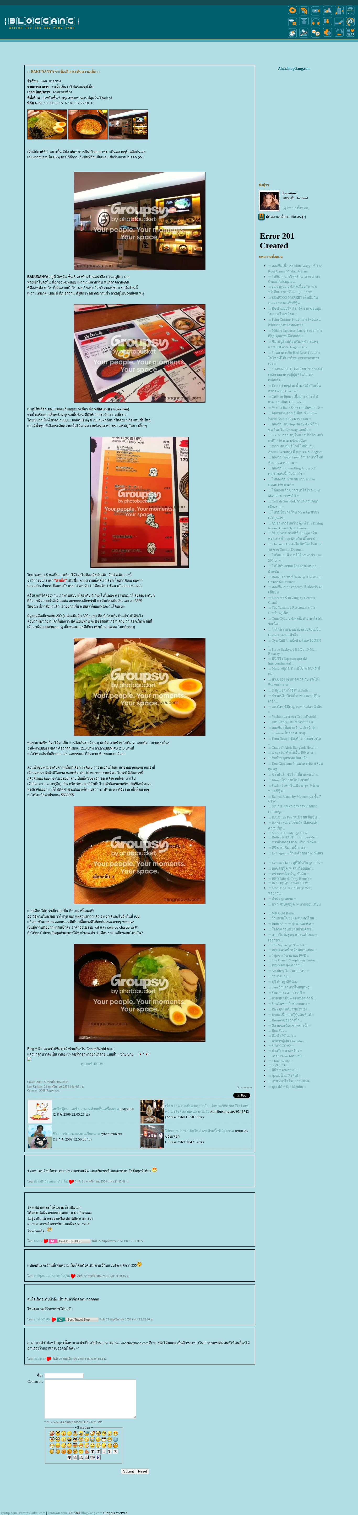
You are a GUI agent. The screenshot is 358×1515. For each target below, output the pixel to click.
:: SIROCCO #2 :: (281, 1046)
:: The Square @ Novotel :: (288, 945)
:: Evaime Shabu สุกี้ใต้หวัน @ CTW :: (296, 863)
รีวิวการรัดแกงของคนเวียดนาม (76, 1134)
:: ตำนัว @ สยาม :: (282, 899)
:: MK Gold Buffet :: (283, 913)
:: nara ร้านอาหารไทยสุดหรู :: (290, 987)
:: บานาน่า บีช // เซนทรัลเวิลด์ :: (292, 998)
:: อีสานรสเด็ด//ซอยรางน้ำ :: (290, 1026)
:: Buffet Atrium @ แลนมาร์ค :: (291, 924)
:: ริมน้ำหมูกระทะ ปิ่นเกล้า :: (289, 758)
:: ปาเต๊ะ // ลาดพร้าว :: (285, 1051)
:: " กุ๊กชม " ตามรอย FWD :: (289, 955)
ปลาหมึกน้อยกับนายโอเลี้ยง (51, 1181)
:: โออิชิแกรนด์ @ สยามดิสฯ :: (291, 929)
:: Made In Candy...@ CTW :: (289, 833)
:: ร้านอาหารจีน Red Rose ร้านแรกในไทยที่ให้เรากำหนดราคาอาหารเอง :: (294, 358)
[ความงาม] (292, 26)
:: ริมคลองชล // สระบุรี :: (287, 993)
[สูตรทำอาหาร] (292, 15)
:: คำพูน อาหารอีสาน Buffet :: (290, 690)
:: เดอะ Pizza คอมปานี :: (287, 1056)
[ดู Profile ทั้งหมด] (296, 208)
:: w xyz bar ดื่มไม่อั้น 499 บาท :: (292, 752)
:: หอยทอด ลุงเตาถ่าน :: (287, 965)
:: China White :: (281, 1061)
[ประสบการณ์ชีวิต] (339, 38)
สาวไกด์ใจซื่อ (42, 1319)
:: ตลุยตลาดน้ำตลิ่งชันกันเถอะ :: (293, 950)
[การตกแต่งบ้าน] (327, 15)
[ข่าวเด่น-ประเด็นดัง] (304, 15)
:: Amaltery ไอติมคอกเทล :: (289, 971)
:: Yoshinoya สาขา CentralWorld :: (294, 717)
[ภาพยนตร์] (316, 15)
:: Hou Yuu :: (278, 1030)
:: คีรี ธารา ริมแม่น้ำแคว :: (288, 848)
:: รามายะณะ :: (280, 976)
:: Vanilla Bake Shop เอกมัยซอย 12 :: (296, 408)
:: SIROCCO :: (279, 1065)
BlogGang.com (91, 1513)
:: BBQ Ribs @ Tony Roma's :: (290, 879)
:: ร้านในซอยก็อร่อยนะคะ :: (289, 1004)
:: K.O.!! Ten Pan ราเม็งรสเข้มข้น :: (294, 817)
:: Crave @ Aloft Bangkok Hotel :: (293, 748)
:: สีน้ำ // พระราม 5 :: (284, 1070)
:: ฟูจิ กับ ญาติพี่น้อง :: (285, 982)
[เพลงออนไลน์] (316, 26)
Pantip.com (9, 1513)
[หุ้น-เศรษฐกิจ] (304, 38)
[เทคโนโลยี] (339, 15)
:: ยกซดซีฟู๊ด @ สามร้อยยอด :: (291, 868)
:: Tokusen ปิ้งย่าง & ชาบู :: (288, 733)
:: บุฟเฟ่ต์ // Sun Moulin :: (287, 1087)
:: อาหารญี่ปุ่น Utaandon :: (288, 1041)
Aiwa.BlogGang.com (294, 69)
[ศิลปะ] (350, 26)
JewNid (39, 1241)
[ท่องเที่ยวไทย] (292, 38)
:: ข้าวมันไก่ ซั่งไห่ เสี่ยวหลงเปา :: (293, 775)
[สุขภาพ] (327, 38)
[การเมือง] (304, 26)
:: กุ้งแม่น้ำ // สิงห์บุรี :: (285, 1076)
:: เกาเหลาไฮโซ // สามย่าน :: (290, 1081)
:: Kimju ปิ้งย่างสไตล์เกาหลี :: (290, 780)
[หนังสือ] (339, 26)
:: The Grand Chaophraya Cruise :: (293, 960)
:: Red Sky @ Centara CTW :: (290, 883)
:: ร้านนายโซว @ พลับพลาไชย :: (293, 918)
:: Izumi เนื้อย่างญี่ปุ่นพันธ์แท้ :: (291, 1015)
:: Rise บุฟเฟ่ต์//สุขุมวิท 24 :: (289, 1009)
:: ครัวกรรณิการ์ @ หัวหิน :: (289, 874)
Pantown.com (57, 1513)
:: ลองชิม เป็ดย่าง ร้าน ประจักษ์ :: (293, 728)
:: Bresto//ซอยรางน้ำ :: (285, 1020)
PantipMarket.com (32, 1513)
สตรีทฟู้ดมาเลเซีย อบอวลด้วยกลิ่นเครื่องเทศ (86, 1109)
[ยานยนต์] (350, 15)
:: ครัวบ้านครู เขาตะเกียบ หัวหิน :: (294, 842)
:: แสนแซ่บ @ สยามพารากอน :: (292, 722)
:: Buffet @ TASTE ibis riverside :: (293, 837)
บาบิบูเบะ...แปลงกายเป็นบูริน (52, 1275)
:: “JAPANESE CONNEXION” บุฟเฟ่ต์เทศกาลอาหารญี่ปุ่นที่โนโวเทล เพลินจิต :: (295, 374)
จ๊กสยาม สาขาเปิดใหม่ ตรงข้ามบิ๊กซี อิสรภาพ (199, 1131)
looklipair (40, 1358)
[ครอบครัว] (327, 26)
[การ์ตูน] (316, 38)
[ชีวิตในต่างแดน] (350, 38)
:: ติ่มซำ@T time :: (282, 1035)
